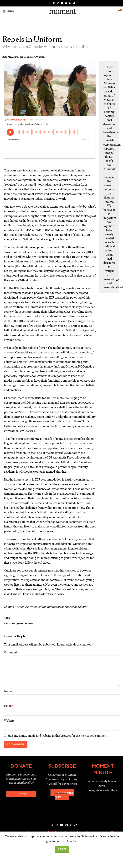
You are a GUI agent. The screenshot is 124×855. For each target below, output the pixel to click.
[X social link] (54, 3)
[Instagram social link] (58, 3)
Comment (11, 652)
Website (9, 720)
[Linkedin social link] (70, 3)
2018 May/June (10, 57)
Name (9, 691)
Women (40, 57)
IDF (6, 623)
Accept (62, 849)
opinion (20, 623)
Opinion (30, 57)
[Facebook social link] (50, 3)
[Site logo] (62, 11)
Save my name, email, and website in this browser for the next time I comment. (58, 735)
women (29, 623)
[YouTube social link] (62, 3)
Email (9, 706)
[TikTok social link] (74, 3)
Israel (22, 57)
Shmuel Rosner (17, 120)
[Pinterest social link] (66, 3)
